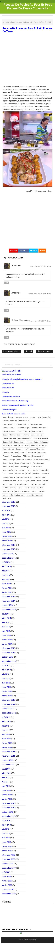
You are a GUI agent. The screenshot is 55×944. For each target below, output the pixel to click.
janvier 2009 (7, 885)
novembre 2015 (8, 549)
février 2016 (7, 536)
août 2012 (6, 717)
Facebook (24, 250)
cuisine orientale (40, 477)
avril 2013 (6, 683)
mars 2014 (6, 635)
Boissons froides (22, 417)
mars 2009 (6, 876)
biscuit (28, 474)
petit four (13, 488)
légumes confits (40, 484)
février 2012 (7, 743)
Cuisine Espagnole (23, 431)
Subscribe (17, 371)
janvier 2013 (7, 696)
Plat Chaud (42, 453)
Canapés (46, 417)
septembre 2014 (9, 609)
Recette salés (8, 470)
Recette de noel (38, 463)
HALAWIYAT (43, 445)
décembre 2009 (8, 855)
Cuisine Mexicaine (24, 438)
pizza (20, 488)
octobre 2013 (7, 657)
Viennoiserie (19, 474)
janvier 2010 (7, 851)
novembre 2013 (8, 653)
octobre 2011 (7, 760)
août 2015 (6, 562)
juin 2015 (5, 571)
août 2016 (6, 510)
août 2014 (6, 614)
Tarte (4, 474)
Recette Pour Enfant (41, 460)
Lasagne (19, 449)
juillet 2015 (6, 566)
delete (49, 266)
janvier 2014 (7, 644)
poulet (27, 488)
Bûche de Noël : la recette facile (13, 414)
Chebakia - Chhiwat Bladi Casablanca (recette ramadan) (21, 379)
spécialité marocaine (34, 495)
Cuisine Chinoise (9, 431)
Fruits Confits (24, 445)
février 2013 (7, 691)
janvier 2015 (7, 592)
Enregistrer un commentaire (19, 344)
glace (5, 484)
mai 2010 (6, 833)
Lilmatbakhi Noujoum (10, 453)
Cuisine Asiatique (9, 428)
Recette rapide (36, 467)
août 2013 (6, 665)
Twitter (34, 250)
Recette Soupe (8, 463)
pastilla (5, 488)
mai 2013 (6, 678)
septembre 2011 (9, 764)
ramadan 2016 (8, 491)
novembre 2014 (8, 601)
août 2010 (6, 820)
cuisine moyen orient (24, 477)
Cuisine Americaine (35, 424)
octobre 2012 (7, 708)
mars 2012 (6, 739)
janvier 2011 (7, 799)
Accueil (29, 351)
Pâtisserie (26, 456)
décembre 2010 (8, 803)
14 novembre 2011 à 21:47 (37, 321)
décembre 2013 (8, 648)
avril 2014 (6, 631)
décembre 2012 (8, 700)
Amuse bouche (8, 417)
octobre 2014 (7, 605)
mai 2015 (6, 575)
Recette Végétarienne (23, 463)
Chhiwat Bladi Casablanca (11, 397)
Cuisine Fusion (37, 431)
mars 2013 (6, 687)
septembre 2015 (9, 558)
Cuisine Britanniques (39, 428)
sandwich (41, 491)
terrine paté (7, 498)
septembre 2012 (9, 713)
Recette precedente (11, 351)
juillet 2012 (6, 721)
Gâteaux (34, 445)
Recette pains (8, 467)
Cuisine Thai (7, 442)
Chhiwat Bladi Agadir (9, 410)
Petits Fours (32, 453)
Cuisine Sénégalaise (41, 438)
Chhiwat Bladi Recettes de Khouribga (15, 401)
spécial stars (20, 495)
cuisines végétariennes (26, 481)
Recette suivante (45, 351)
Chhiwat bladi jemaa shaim (11, 375)
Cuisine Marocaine (20, 320)
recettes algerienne (22, 491)
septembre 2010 (9, 816)
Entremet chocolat (41, 442)
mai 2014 (6, 627)
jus (32, 484)
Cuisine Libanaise (37, 435)
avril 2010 (6, 838)
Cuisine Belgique (24, 428)
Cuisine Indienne (9, 435)
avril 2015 (6, 579)
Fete (15, 445)
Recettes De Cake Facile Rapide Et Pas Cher (18, 405)
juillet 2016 (6, 515)
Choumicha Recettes (28, 940)
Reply (6, 283)
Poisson (6, 456)
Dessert (29, 442)
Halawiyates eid (8, 449)
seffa (11, 495)
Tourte (11, 474)
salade (33, 491)
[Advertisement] (27, 66)
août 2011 (6, 769)
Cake (39, 417)
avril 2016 (6, 528)
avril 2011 (6, 786)
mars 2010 (6, 842)
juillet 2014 (6, 618)
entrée (45, 481)
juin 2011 (5, 777)
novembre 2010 (8, 807)
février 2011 (7, 795)
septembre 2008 (9, 894)
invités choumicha (21, 484)
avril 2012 (6, 734)
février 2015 (7, 588)
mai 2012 (6, 730)
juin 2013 (5, 674)
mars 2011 (6, 790)
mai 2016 (6, 523)
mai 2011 (6, 782)
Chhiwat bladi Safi (8, 388)
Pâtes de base (16, 456)
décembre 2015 (8, 545)
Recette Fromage (9, 460)
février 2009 (7, 881)
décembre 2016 (8, 502)
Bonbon (32, 417)
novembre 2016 (8, 506)
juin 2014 (5, 622)
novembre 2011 (8, 756)
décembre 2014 (8, 596)
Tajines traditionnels (40, 470)
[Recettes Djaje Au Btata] (27, 168)
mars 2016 (6, 532)
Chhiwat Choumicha (10, 421)
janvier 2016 (7, 540)
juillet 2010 (6, 825)
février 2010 (7, 846)
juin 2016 (5, 519)
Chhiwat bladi (24, 421)
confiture (36, 474)
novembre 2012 (8, 704)
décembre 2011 (8, 752)
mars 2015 (6, 584)
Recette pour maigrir (22, 467)
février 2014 (7, 640)
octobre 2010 (7, 812)
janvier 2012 (7, 747)
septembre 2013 (9, 661)
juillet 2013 (6, 670)
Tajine (29, 470)
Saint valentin (20, 470)
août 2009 (6, 872)
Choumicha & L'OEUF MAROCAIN (14, 424)
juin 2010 (5, 829)
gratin (11, 484)
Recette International (24, 460)
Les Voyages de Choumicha (35, 449)
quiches (40, 488)
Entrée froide (7, 445)
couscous (45, 474)
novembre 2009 (8, 859)
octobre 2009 (7, 864)
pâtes (33, 488)
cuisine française (9, 477)
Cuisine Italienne (23, 435)
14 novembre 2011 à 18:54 (37, 294)
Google (14, 250)
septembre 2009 (9, 868)
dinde (39, 481)
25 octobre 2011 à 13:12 (38, 266)
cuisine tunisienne (9, 481)
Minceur (23, 453)
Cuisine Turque (19, 442)
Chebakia (5, 392)
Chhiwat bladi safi (8, 384)
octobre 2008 (7, 889)
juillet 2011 (6, 773)
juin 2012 (5, 726)
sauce (5, 495)
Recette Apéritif (37, 456)
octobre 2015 (7, 553)
